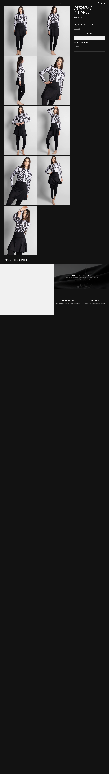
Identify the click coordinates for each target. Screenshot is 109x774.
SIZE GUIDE (77, 28)
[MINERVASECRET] (60, 3)
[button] (98, 3)
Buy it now (89, 38)
